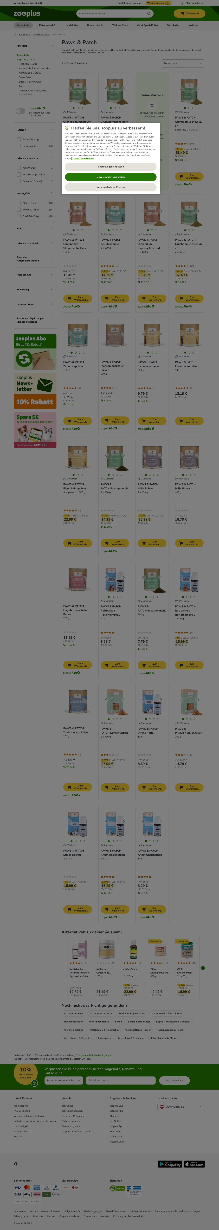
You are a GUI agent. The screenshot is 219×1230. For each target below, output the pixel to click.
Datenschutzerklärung (83, 158)
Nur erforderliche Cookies (110, 187)
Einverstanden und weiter (110, 177)
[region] (111, 158)
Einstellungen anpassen (111, 166)
